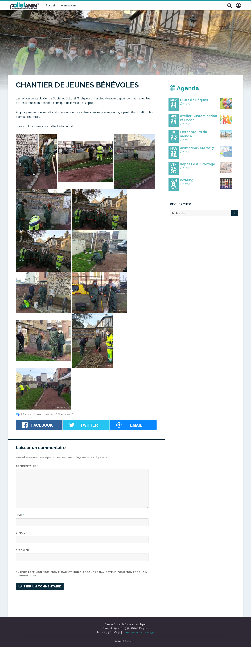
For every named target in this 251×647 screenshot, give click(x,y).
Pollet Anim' (129, 641)
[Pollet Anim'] (24, 5)
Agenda (187, 88)
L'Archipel (26, 414)
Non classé (64, 414)
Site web (22, 550)
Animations (68, 5)
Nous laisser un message (138, 632)
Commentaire (27, 466)
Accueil (50, 5)
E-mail (21, 532)
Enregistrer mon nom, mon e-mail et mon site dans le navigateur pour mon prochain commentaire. (81, 574)
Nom (20, 515)
